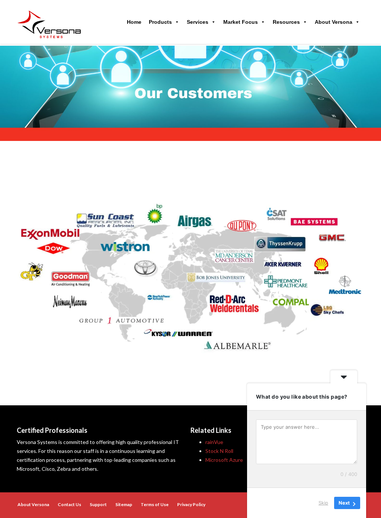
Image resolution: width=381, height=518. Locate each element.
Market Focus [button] (240, 22)
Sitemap (123, 504)
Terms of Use (155, 504)
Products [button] (160, 22)
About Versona (333, 22)
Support (98, 504)
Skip (323, 503)
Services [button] (197, 22)
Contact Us (69, 504)
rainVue (214, 442)
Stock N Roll (219, 451)
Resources (286, 22)
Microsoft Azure (224, 460)
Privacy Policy (191, 504)
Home (134, 22)
